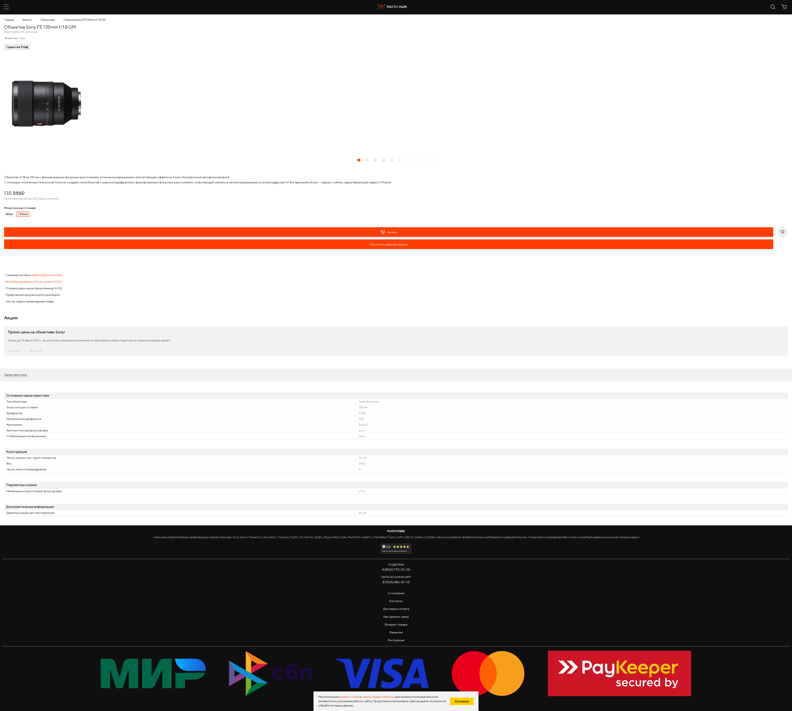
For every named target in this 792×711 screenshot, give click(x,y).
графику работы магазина (46, 275)
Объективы (47, 20)
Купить (392, 232)
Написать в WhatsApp (396, 577)
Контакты (396, 601)
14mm (9, 214)
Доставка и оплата (396, 608)
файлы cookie (349, 696)
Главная (9, 20)
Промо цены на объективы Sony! (36, 332)
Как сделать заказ (396, 616)
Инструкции (396, 640)
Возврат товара (396, 624)
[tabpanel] (396, 103)
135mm (23, 214)
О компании (396, 593)
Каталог (27, 20)
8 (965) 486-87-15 (396, 582)
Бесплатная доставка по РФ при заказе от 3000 (34, 281)
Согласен (462, 701)
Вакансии (396, 632)
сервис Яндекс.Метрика (378, 696)
